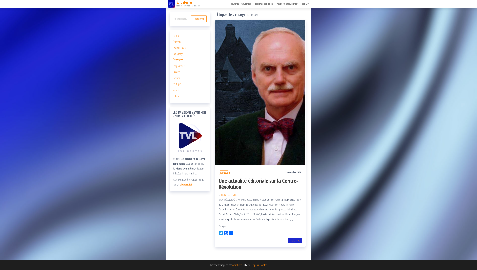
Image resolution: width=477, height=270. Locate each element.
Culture (176, 36)
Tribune (176, 96)
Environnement (179, 48)
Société (176, 90)
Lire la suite (294, 240)
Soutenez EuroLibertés (241, 4)
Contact (305, 4)
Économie (177, 42)
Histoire (176, 72)
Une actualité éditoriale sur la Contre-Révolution (258, 183)
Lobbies (176, 78)
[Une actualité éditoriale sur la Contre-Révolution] (260, 92)
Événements (178, 60)
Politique (224, 172)
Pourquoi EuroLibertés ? (287, 4)
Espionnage (178, 54)
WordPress (237, 265)
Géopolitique (179, 66)
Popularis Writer (259, 265)
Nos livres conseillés (264, 4)
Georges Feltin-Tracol (229, 195)
